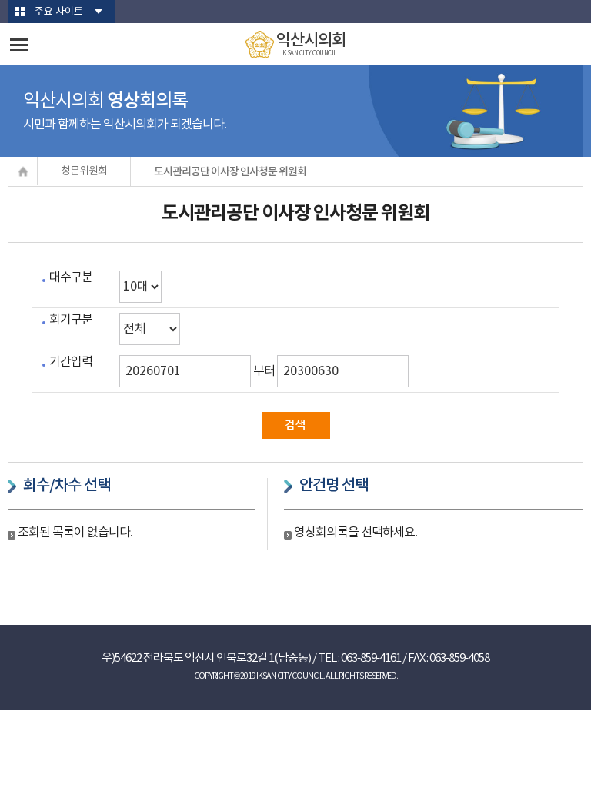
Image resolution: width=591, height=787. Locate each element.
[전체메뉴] (19, 45)
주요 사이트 (59, 12)
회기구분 (70, 320)
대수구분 (70, 277)
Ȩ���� (23, 171)
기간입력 (70, 362)
